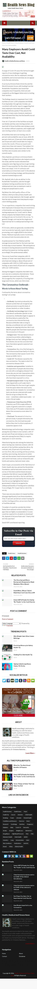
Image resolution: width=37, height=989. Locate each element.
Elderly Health (19, 846)
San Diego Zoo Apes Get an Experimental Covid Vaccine (23, 897)
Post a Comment (7, 619)
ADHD (25, 837)
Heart (25, 811)
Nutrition (21, 824)
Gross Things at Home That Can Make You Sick (24, 785)
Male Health (18, 837)
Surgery (11, 830)
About (21, 953)
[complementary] (18, 355)
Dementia (26, 827)
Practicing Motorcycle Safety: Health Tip (23, 646)
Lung (12, 840)
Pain (27, 834)
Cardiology (14, 824)
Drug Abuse (6, 834)
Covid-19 (18, 827)
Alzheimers (28, 830)
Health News (10, 43)
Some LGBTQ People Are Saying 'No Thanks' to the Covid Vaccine (24, 601)
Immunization (20, 840)
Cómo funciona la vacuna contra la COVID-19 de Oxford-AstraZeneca (24, 877)
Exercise (21, 821)
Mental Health (28, 818)
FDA (32, 834)
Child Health (28, 814)
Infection (20, 814)
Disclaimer (22, 956)
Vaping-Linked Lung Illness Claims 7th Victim (22, 665)
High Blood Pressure (17, 834)
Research (5, 824)
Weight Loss (19, 830)
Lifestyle (18, 818)
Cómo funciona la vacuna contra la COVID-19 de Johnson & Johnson (24, 887)
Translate (9, 625)
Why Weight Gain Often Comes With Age (24, 637)
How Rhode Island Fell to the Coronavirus (23, 906)
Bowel (5, 846)
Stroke (5, 830)
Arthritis (26, 843)
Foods (12, 818)
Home (4, 43)
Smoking (5, 818)
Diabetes (5, 827)
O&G (27, 840)
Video (10, 846)
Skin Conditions (7, 843)
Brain (28, 821)
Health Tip (6, 814)
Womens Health (7, 837)
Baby (11, 827)
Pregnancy (30, 824)
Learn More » (30, 753)
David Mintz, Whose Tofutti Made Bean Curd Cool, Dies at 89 (24, 592)
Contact (4, 956)
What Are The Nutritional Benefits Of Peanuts (22, 766)
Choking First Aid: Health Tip (23, 655)
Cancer (13, 814)
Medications (17, 843)
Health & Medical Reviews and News (15, 61)
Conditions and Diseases (10, 821)
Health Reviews (22, 553)
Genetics (5, 840)
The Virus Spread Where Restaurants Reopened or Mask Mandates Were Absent (24, 582)
